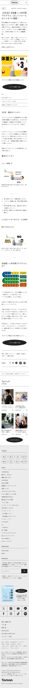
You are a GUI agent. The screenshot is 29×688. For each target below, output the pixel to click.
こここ (20, 646)
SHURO (25, 646)
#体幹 (3, 353)
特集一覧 (4, 627)
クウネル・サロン (5, 646)
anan (3, 642)
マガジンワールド (5, 648)
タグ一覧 (4, 624)
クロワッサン (21, 642)
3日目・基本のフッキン (7, 97)
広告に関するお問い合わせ (8, 633)
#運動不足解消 (10, 356)
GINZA (3, 644)
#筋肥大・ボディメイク (10, 353)
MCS (16, 646)
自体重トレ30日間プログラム (8, 47)
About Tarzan (5, 630)
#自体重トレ (23, 353)
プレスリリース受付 (7, 636)
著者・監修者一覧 (6, 622)
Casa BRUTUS (14, 642)
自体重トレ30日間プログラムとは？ (9, 105)
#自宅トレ (4, 356)
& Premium (13, 644)
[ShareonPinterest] (24, 363)
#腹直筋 (18, 353)
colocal (19, 644)
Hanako (7, 644)
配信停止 (20, 578)
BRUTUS (7, 642)
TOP (3, 374)
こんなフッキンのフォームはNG (9, 101)
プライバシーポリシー (14, 648)
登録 (24, 571)
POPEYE (12, 646)
